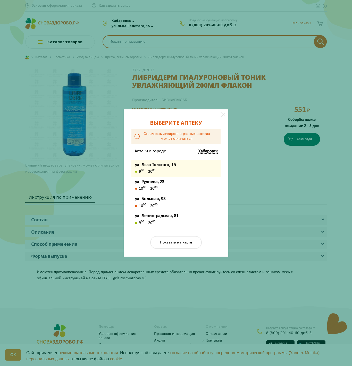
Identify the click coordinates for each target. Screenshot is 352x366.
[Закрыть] (223, 114)
